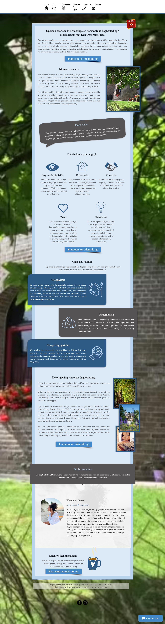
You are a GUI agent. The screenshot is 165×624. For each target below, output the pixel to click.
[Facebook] (79, 602)
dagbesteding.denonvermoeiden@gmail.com (74, 587)
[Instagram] (85, 602)
